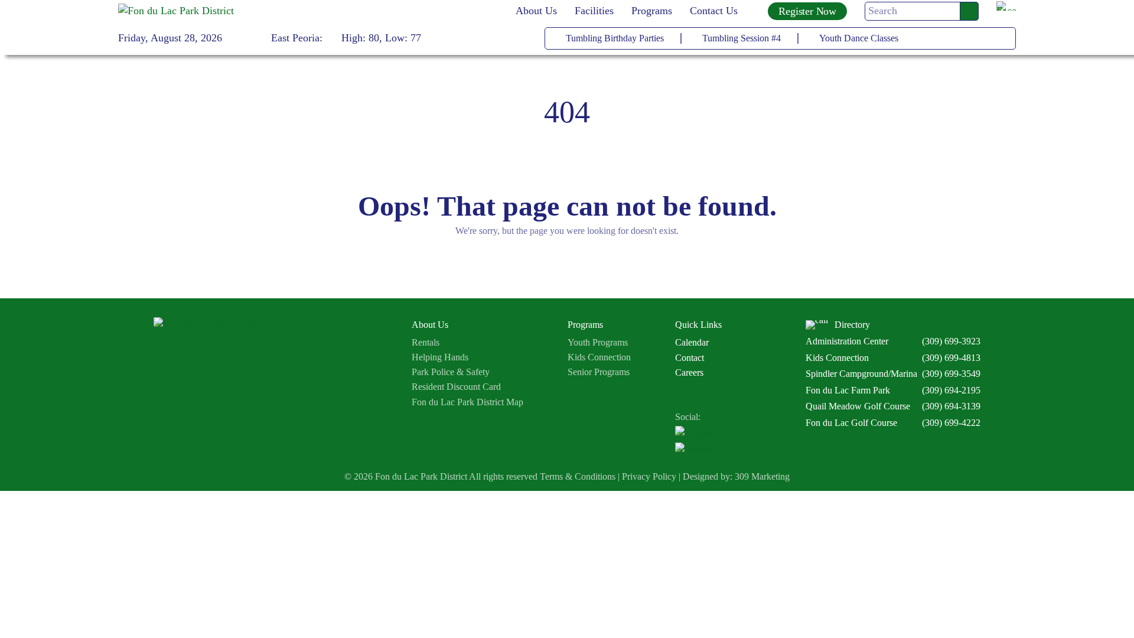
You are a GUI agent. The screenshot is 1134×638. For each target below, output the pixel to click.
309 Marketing (762, 476)
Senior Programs (599, 372)
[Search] (969, 11)
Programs (651, 11)
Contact (689, 358)
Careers (689, 372)
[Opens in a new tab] (1006, 11)
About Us (536, 11)
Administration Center (847, 341)
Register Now (807, 11)
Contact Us (714, 11)
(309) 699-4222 (951, 423)
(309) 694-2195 (951, 390)
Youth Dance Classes (858, 38)
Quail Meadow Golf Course (858, 406)
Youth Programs (598, 342)
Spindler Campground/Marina (861, 374)
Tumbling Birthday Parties (615, 38)
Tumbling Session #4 (741, 38)
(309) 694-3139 (951, 406)
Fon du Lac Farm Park (848, 390)
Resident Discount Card (456, 387)
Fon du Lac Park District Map (467, 402)
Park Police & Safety (451, 372)
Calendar (692, 342)
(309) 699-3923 (951, 341)
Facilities (594, 11)
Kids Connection (599, 357)
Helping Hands (440, 357)
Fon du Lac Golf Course (851, 423)
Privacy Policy (649, 476)
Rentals (425, 342)
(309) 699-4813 (951, 358)
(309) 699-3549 (951, 374)
